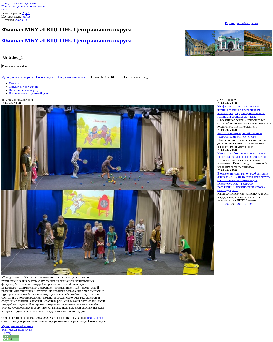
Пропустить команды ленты (19, 3)
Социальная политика (72, 77)
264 (239, 203)
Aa (17, 19)
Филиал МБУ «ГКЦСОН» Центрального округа (67, 38)
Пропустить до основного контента (24, 6)
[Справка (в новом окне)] (3, 73)
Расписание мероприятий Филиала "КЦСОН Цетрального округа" (239, 135)
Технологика (95, 317)
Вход (7, 333)
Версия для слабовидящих (241, 23)
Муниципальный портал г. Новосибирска (27, 77)
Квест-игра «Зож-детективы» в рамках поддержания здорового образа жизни (241, 155)
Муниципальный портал (17, 326)
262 (227, 203)
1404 (250, 203)
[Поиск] (2, 70)
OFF (4, 9)
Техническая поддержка (16, 329)
